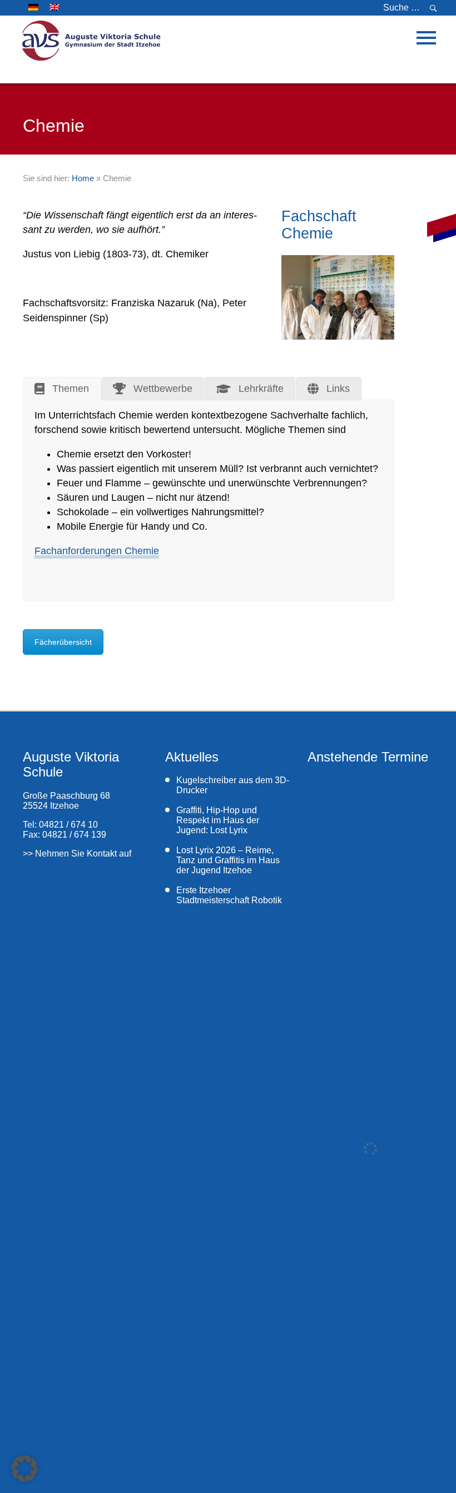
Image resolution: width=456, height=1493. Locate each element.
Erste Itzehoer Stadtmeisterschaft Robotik (230, 895)
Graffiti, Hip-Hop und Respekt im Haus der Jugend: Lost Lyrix (217, 820)
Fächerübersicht (63, 642)
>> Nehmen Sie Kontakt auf (77, 853)
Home (83, 178)
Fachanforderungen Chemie (96, 550)
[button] (24, 1468)
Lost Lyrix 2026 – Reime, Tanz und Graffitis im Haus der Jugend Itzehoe (228, 860)
